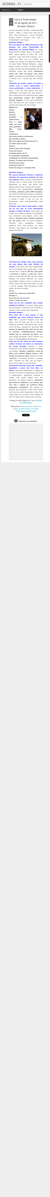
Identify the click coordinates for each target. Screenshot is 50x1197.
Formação (35, 408)
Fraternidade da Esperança (26, 411)
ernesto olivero (24, 408)
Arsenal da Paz (26, 406)
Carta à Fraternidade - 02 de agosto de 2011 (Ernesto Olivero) (25, 23)
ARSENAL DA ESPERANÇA (31, 401)
